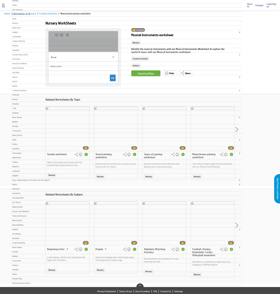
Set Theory (16, 202)
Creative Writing (18, 41)
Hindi (14, 140)
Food (14, 19)
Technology (16, 153)
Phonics (15, 46)
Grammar (15, 50)
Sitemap (178, 291)
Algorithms (16, 157)
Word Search (17, 135)
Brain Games (17, 117)
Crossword (16, 131)
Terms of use (125, 291)
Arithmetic (16, 193)
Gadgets (15, 176)
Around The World (19, 63)
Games (14, 86)
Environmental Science (21, 14)
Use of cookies (142, 291)
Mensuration (17, 220)
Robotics (15, 166)
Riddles (15, 122)
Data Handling (17, 225)
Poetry (15, 144)
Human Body (17, 279)
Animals (15, 270)
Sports (15, 77)
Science (15, 265)
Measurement (17, 207)
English (15, 32)
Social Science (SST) (20, 55)
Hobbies (15, 113)
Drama (14, 99)
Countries (16, 59)
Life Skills (16, 72)
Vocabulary (16, 37)
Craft (14, 108)
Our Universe (17, 10)
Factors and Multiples (20, 211)
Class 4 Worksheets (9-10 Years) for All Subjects (31, 180)
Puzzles (15, 126)
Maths (14, 184)
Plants (14, 5)
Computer (16, 171)
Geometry (16, 189)
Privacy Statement (106, 291)
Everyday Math (18, 198)
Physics (15, 23)
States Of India (18, 68)
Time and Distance (19, 216)
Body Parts (16, 28)
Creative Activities (19, 90)
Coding (15, 162)
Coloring (15, 95)
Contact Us (165, 291)
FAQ (155, 291)
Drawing (15, 104)
